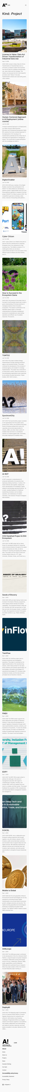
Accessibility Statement (8, 1076)
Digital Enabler (8, 180)
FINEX (4, 713)
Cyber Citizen (8, 236)
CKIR (9, 5)
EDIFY (4, 772)
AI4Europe (6, 949)
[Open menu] (26, 5)
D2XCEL (5, 830)
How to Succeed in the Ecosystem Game (12, 294)
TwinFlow (6, 653)
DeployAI (6, 1007)
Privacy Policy (5, 1079)
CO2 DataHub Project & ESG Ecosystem (14, 537)
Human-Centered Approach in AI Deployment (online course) (14, 119)
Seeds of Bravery (9, 595)
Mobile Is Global (9, 890)
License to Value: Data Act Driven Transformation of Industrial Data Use (13, 56)
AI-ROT (5, 474)
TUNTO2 (6, 355)
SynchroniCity (8, 415)
